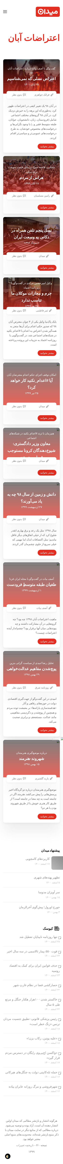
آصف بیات (41, 608)
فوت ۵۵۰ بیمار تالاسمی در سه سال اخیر (32, 951)
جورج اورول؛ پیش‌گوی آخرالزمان (39, 907)
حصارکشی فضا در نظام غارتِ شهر (35, 985)
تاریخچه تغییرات (25, 1145)
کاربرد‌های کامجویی (38, 858)
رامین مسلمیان (42, 195)
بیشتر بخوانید (47, 146)
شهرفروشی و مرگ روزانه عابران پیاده (33, 1086)
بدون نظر (17, 94)
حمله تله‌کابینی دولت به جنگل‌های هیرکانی (31, 1072)
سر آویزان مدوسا (49, 892)
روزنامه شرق (42, 687)
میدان (42, 256)
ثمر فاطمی (42, 310)
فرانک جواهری (41, 94)
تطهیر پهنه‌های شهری (47, 877)
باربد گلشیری (42, 778)
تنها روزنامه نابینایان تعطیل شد (38, 937)
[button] (5, 11)
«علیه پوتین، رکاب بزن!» (42, 1038)
